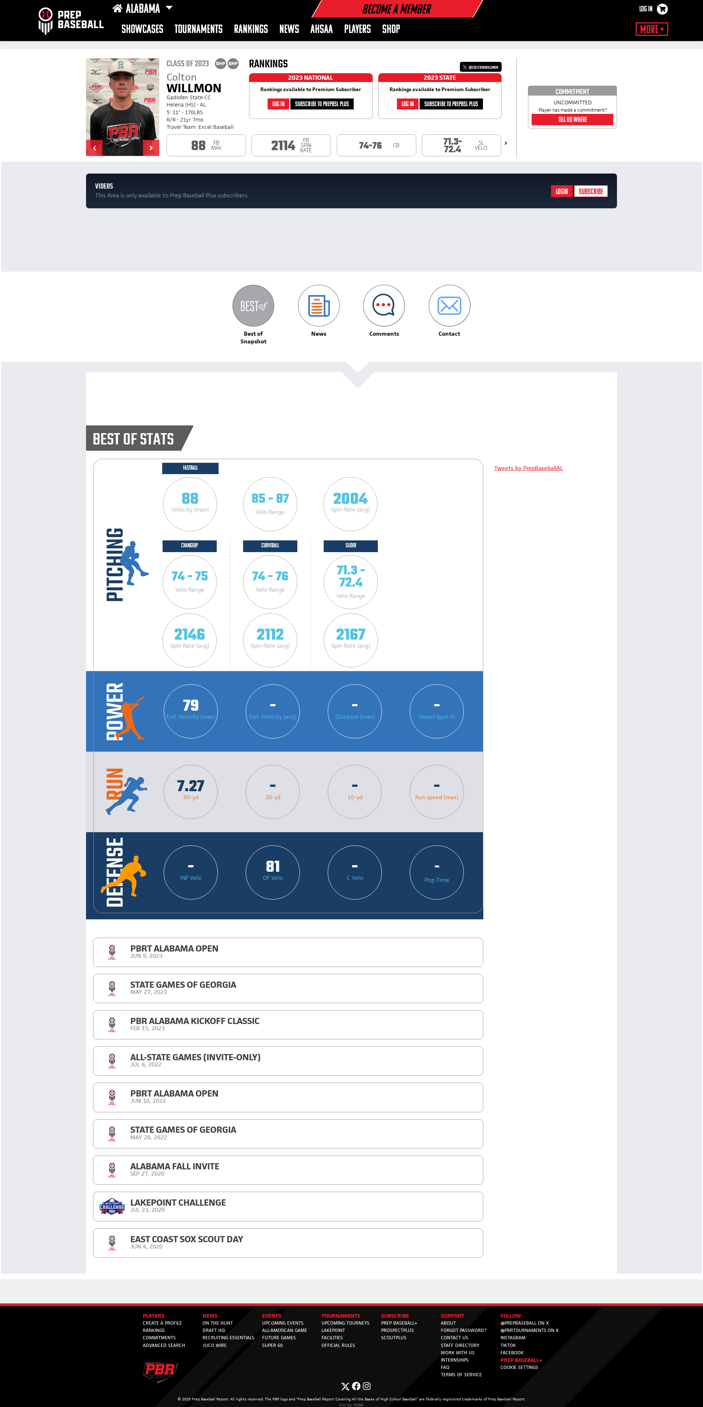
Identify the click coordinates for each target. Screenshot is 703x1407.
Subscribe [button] (395, 1315)
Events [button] (271, 1315)
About (448, 1323)
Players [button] (357, 30)
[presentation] (506, 143)
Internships (455, 1360)
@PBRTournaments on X (530, 1330)
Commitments (159, 1338)
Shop (391, 30)
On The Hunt (217, 1323)
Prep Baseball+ (399, 1323)
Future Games (279, 1338)
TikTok (508, 1345)
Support (452, 1315)
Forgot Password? (463, 1330)
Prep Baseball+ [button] (521, 1359)
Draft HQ (213, 1330)
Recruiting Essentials (228, 1338)
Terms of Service (461, 1374)
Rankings (251, 30)
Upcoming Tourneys (345, 1323)
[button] (94, 148)
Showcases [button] (142, 30)
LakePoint (333, 1330)
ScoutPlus (393, 1338)
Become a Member (396, 10)
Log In (645, 9)
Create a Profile (162, 1323)
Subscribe (591, 192)
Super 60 (272, 1345)
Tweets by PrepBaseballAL (528, 468)
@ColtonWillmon (483, 67)
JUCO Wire (214, 1345)
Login (562, 192)
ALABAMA (144, 9)
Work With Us (458, 1353)
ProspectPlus (397, 1330)
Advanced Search (164, 1345)
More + (652, 30)
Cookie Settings (519, 1367)
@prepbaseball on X (525, 1323)
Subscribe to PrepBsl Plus (322, 104)
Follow (511, 1315)
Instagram (513, 1338)
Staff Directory (460, 1345)
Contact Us (454, 1338)
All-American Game (284, 1330)
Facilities (332, 1338)
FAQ (445, 1367)
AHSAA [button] (321, 30)
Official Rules (338, 1345)
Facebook (512, 1353)
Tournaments (199, 30)
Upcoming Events (283, 1323)
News (289, 30)
